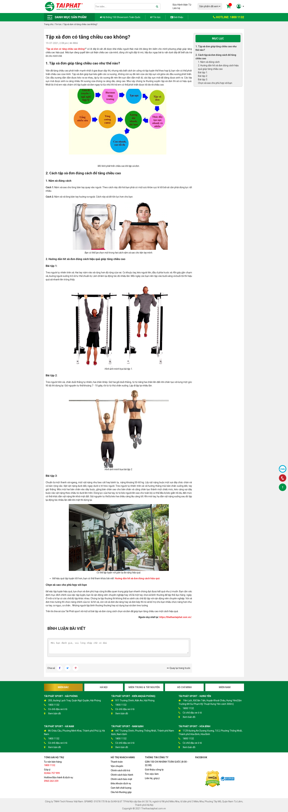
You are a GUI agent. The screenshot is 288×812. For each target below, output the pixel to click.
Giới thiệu (178, 17)
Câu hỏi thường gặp (121, 792)
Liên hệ (176, 8)
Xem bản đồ (54, 713)
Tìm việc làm (152, 774)
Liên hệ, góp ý (152, 778)
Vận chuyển (117, 766)
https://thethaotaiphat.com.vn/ (175, 617)
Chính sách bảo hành (122, 774)
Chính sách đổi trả (120, 770)
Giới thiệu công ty (154, 769)
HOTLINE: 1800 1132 (229, 17)
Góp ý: (52, 771)
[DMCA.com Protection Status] (212, 779)
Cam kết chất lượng (121, 787)
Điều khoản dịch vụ (121, 783)
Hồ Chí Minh (184, 687)
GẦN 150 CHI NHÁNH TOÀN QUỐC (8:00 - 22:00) (166, 763)
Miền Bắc (63, 687)
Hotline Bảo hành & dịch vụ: (59, 779)
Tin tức (156, 17)
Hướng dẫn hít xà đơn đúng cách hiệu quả (137, 578)
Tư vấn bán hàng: (53, 763)
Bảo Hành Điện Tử (182, 4)
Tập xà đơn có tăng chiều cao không (65, 49)
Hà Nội (104, 687)
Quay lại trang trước (179, 668)
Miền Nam (224, 687)
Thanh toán (117, 761)
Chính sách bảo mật (121, 779)
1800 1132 (53, 704)
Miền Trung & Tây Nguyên (144, 687)
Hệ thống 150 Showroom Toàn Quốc (121, 17)
